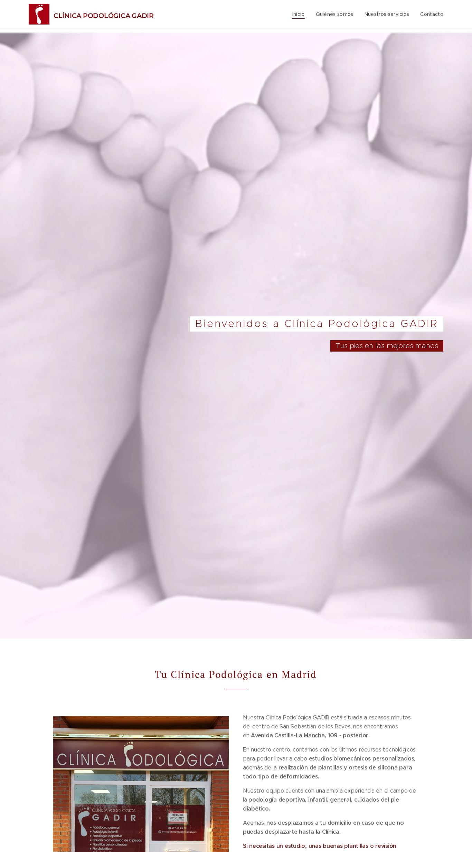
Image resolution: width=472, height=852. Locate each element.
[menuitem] (300, 14)
